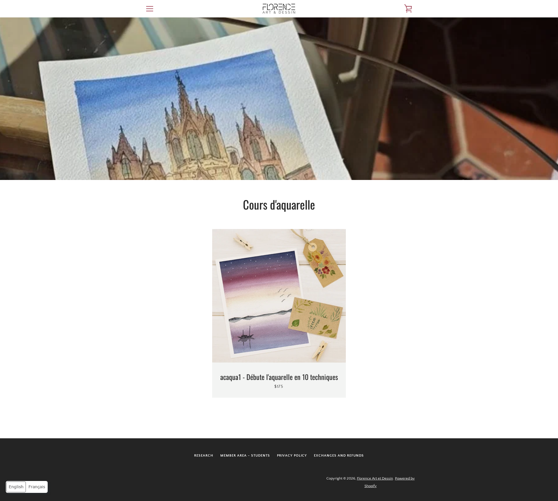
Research (203, 455)
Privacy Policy (292, 455)
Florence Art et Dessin (375, 478)
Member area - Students (245, 455)
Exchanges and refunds (339, 455)
